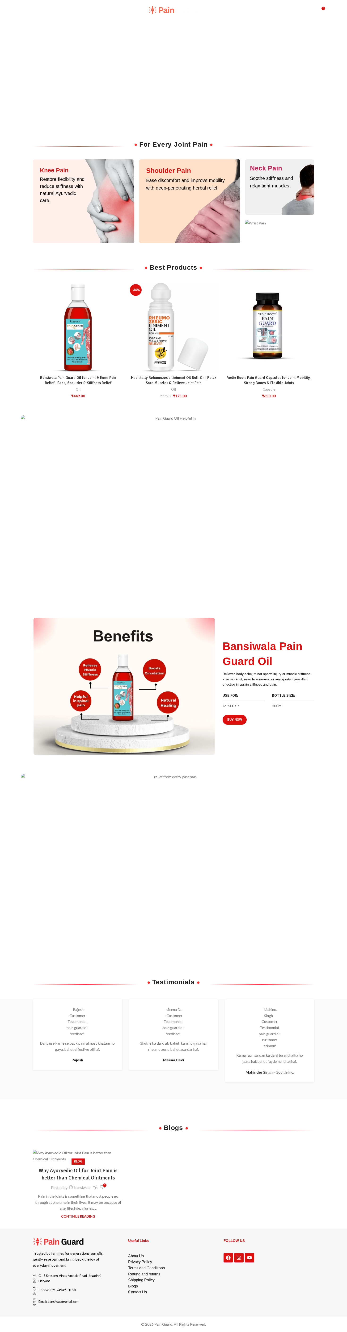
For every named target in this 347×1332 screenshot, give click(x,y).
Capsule (269, 389)
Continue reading (78, 1216)
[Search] (311, 10)
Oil (78, 389)
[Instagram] (239, 1257)
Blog (78, 1161)
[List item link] (71, 1290)
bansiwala (82, 1187)
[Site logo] (174, 9)
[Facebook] (228, 1257)
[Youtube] (249, 1257)
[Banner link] (83, 201)
